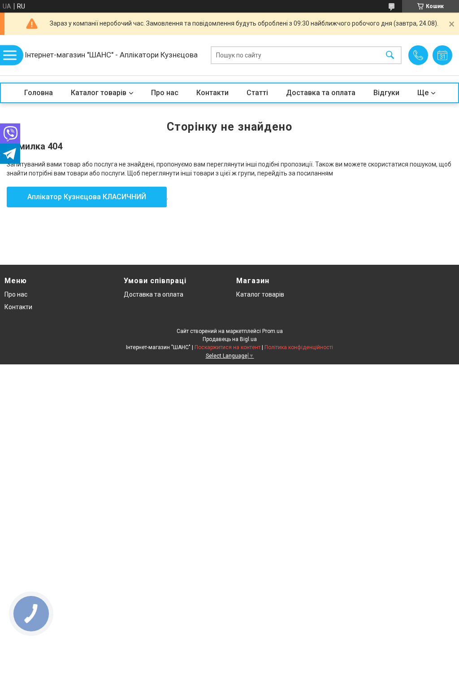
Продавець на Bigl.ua (230, 339)
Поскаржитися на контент (227, 347)
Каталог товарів (98, 92)
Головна (38, 92)
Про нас (164, 92)
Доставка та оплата (320, 92)
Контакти (212, 92)
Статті (257, 92)
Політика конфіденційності (298, 347)
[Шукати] (390, 55)
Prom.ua (272, 331)
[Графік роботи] (442, 55)
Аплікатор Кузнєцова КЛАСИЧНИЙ (86, 197)
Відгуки (386, 92)
